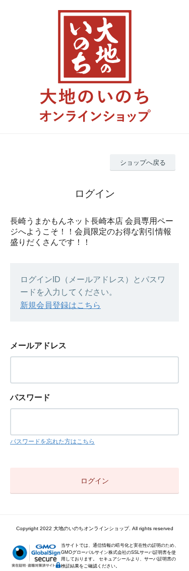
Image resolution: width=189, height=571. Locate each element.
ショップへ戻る (143, 162)
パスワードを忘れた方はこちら (52, 441)
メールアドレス (38, 345)
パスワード (30, 397)
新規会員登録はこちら (60, 305)
